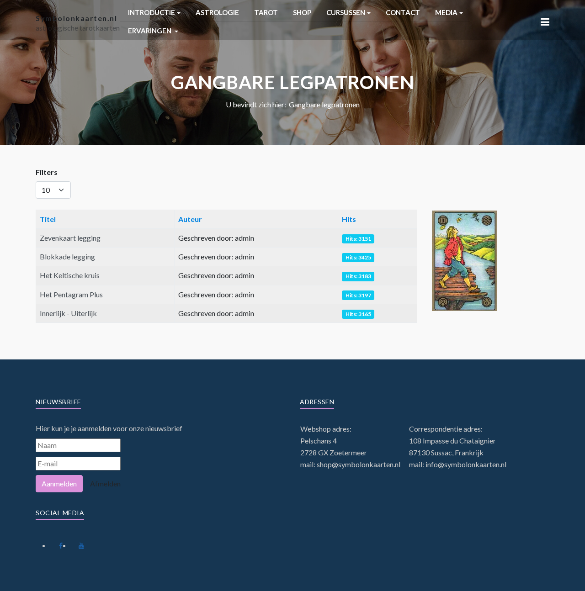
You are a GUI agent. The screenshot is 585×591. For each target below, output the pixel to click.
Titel (48, 219)
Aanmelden (59, 483)
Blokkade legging (67, 256)
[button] (154, 12)
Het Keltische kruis (70, 275)
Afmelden (105, 483)
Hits (349, 219)
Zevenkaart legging (70, 237)
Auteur (190, 219)
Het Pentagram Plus (71, 294)
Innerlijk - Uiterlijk (68, 313)
